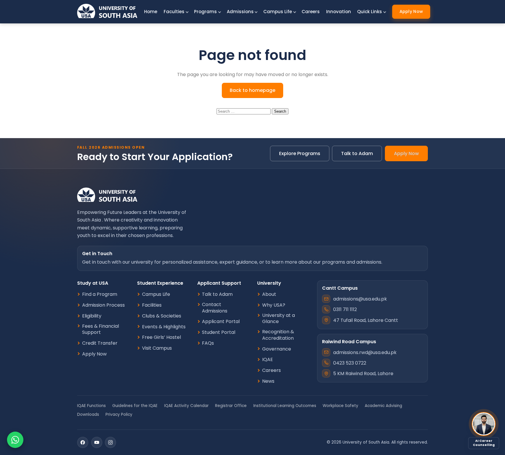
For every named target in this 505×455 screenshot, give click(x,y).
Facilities (152, 305)
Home (150, 11)
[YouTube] (96, 442)
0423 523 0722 (349, 363)
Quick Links (369, 11)
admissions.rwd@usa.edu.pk (365, 352)
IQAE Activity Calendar (186, 405)
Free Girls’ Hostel (161, 337)
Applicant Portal (221, 321)
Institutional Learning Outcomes (284, 405)
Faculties (174, 11)
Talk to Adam (357, 153)
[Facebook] (82, 442)
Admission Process (103, 305)
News (268, 381)
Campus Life (277, 11)
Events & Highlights (164, 327)
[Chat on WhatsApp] (15, 440)
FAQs (208, 343)
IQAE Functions (91, 405)
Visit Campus (157, 348)
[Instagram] (110, 442)
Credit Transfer (99, 343)
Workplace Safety (340, 405)
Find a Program (99, 294)
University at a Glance (278, 318)
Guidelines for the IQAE (135, 405)
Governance (276, 349)
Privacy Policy (119, 414)
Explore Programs (299, 153)
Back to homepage (252, 90)
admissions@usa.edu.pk (360, 299)
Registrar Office (231, 405)
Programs (205, 11)
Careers (311, 11)
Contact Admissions (214, 307)
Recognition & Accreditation (278, 335)
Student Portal (218, 332)
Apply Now (411, 11)
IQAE (267, 359)
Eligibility (91, 316)
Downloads (88, 414)
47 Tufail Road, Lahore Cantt (365, 320)
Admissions (240, 11)
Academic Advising (383, 405)
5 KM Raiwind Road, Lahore (363, 373)
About (269, 294)
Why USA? (273, 305)
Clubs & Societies (161, 316)
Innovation (338, 11)
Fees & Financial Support (100, 329)
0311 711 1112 (345, 309)
